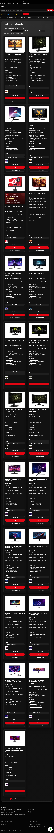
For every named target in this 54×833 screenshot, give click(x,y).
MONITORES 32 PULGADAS (11, 693)
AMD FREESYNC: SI (34, 220)
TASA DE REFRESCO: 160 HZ (11, 230)
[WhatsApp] (50, 829)
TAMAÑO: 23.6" (9, 146)
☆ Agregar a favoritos (15, 101)
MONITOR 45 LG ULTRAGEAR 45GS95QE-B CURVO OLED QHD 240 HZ (14, 750)
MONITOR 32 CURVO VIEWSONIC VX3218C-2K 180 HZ (38, 614)
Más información (14, 95)
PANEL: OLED (9, 769)
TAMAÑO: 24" (33, 501)
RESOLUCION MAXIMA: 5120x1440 (37, 702)
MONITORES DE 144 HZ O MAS (18, 28)
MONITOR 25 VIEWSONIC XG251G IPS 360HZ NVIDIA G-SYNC (14, 547)
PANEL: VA (8, 143)
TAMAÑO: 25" (9, 568)
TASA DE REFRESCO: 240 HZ (35, 78)
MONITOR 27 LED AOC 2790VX (37, 193)
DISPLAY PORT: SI (33, 222)
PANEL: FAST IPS (9, 226)
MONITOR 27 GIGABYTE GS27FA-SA (38, 546)
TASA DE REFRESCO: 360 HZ (11, 570)
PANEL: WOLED (9, 699)
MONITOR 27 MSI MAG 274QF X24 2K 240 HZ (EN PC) (38, 341)
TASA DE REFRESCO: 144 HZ (35, 217)
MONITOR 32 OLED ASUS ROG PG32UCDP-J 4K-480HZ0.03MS (13, 681)
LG (9, 289)
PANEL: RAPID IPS (34, 74)
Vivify (16, 17)
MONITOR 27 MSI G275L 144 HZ (37, 273)
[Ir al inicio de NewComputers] (14, 6)
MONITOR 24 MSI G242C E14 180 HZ (14, 124)
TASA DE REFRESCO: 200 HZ (11, 364)
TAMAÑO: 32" (33, 635)
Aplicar (42, 30)
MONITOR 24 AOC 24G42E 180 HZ (14, 54)
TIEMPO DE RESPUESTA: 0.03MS (12, 705)
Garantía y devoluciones (6, 823)
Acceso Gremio (36, 1)
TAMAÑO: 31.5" (9, 702)
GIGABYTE (35, 562)
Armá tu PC (3, 17)
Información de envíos (6, 821)
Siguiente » (20, 798)
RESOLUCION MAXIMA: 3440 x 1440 (13, 770)
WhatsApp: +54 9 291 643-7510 (14, 3)
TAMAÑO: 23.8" (9, 77)
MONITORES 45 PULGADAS (35, 694)
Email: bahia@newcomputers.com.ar (36, 826)
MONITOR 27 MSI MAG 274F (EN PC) (14, 340)
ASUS (34, 139)
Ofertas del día (45, 17)
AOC (9, 70)
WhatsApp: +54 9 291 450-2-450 (35, 823)
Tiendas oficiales (5, 1)
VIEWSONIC (35, 495)
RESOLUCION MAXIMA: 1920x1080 (13, 75)
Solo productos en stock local (33, 31)
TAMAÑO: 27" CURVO (34, 432)
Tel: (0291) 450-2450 (4, 3)
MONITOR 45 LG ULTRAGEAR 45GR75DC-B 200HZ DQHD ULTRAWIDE (37, 682)
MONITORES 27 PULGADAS (35, 136)
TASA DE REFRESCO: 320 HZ (11, 434)
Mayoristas (3, 824)
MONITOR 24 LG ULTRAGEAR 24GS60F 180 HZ (13, 480)
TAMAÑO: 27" (33, 146)
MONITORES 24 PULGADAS (11, 67)
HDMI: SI (32, 212)
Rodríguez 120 (31, 813)
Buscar (50, 10)
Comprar (15, 98)
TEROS (9, 629)
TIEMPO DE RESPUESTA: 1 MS (12, 80)
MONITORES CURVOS (10, 136)
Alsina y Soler (31, 809)
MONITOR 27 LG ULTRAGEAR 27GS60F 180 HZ (13, 274)
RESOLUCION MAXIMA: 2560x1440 (37, 361)
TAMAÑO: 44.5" (33, 704)
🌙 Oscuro (3, 14)
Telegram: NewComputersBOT (35, 824)
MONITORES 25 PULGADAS (11, 559)
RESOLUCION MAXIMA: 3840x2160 (13, 227)
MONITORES (11, 66)
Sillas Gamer (22, 17)
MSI (33, 70)
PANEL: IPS (8, 74)
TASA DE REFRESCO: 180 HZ (11, 78)
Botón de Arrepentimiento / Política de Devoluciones (13, 814)
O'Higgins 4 (30, 811)
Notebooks (10, 17)
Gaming (30, 17)
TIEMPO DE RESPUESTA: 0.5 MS (36, 80)
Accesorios (36, 17)
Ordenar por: (6, 31)
